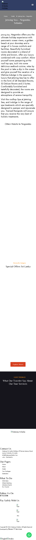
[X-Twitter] (3, 495)
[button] (32, 4)
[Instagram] (5, 495)
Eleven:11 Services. (15, 529)
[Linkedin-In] (7, 495)
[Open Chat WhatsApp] (29, 535)
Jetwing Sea (5, 35)
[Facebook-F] (1, 495)
